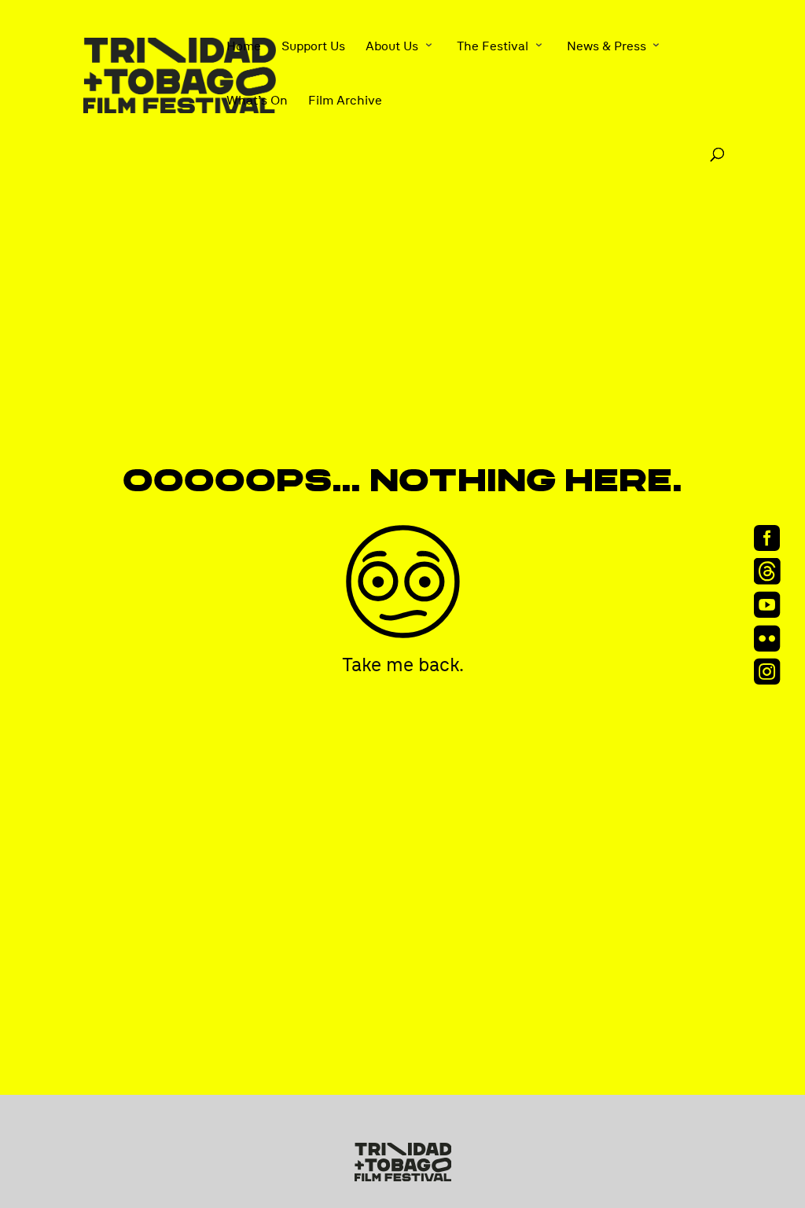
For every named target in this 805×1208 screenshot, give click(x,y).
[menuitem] (772, 536)
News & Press (606, 46)
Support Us (313, 46)
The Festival (492, 46)
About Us (392, 46)
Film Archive (345, 100)
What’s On (257, 100)
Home (243, 46)
